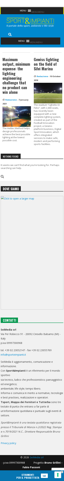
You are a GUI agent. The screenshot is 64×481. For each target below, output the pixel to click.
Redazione (11, 99)
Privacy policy (8, 443)
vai (44, 475)
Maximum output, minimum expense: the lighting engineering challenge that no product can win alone (16, 75)
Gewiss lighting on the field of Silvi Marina (46, 64)
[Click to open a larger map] (32, 253)
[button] (37, 12)
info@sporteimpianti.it (13, 354)
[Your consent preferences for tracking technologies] (57, 474)
